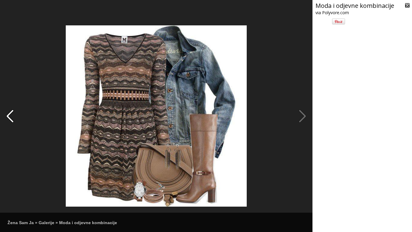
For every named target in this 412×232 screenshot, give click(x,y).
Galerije (46, 222)
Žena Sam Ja (21, 222)
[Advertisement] (362, 192)
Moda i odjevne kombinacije (88, 222)
